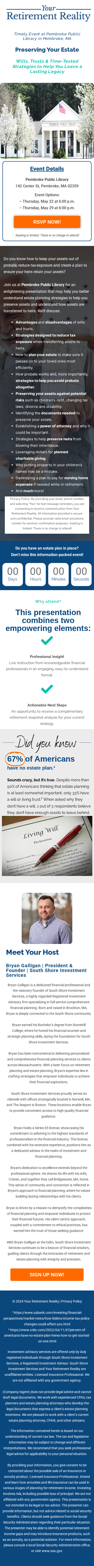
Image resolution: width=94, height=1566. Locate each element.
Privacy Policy (71, 1301)
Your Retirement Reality (41, 1301)
